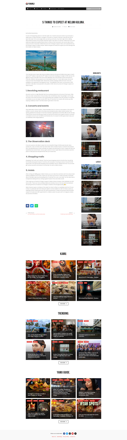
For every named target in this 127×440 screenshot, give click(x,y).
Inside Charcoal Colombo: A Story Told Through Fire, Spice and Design (63, 356)
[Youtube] (73, 433)
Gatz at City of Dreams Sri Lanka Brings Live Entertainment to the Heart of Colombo (62, 335)
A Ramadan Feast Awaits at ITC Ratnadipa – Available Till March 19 (63, 415)
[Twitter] (67, 433)
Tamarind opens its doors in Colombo (87, 335)
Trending (35, 341)
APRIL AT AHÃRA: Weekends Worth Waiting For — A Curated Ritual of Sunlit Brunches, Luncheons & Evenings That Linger (62, 392)
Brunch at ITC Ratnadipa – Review (89, 277)
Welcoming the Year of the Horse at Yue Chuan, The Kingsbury (38, 276)
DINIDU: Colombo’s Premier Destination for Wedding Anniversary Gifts (87, 394)
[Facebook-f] (64, 433)
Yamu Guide (72, 26)
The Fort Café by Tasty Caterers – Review (63, 297)
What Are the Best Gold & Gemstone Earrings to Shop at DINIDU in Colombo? (37, 356)
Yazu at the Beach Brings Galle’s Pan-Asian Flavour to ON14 (37, 335)
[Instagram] (70, 433)
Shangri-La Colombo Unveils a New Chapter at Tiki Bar (36, 394)
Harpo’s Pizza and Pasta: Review (37, 298)
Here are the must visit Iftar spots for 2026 (88, 415)
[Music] (75, 433)
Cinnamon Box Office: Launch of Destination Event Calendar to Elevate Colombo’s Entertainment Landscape (89, 355)
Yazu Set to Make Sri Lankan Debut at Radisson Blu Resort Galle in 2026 (36, 415)
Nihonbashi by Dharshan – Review (88, 298)
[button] (63, 303)
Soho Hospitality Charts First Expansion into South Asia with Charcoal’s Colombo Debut (62, 276)
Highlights (29, 341)
